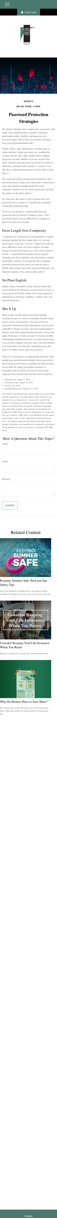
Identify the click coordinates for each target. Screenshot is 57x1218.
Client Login (30, 12)
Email (5, 461)
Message (6, 478)
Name (5, 443)
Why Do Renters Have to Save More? (24, 701)
